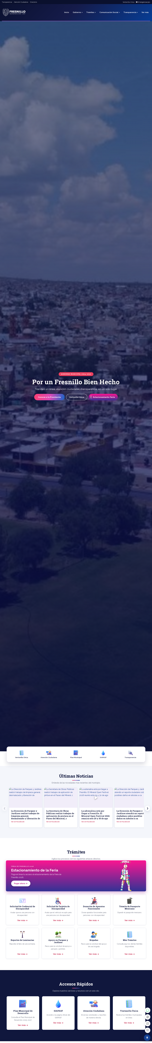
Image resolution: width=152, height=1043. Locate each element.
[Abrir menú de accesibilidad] (147, 1037)
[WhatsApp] (147, 1010)
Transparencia (7, 2)
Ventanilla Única (128, 2)
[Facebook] (147, 1017)
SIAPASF (103, 757)
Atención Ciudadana (21, 2)
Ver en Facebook (17, 822)
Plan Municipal (76, 757)
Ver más (21, 920)
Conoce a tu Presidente (49, 397)
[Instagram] (147, 1023)
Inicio (66, 12)
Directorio (33, 2)
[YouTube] (147, 1030)
